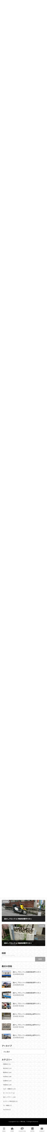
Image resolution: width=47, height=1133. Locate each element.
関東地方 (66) (7, 1072)
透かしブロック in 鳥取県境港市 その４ (27, 972)
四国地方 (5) (7, 1064)
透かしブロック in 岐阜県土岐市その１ (26, 1035)
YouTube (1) (7, 1109)
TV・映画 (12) (7, 1105)
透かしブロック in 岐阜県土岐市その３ (26, 1014)
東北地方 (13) (7, 1068)
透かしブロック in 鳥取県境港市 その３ (27, 982)
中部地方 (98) (7, 1077)
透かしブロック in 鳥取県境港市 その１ (27, 1003)
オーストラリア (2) (9, 1093)
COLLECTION (22, 1131)
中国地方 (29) (7, 1085)
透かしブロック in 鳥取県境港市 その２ (27, 993)
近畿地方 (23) (7, 1081)
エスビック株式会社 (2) (10, 1101)
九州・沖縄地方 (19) (9, 1089)
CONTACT (42, 1131)
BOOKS (32, 1131)
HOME (12, 1131)
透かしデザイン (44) (9, 1097)
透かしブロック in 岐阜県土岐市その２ (26, 1025)
